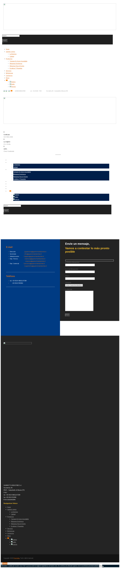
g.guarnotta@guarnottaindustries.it (35, 252)
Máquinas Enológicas (16, 64)
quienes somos (10, 52)
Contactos (9, 76)
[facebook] (4, 93)
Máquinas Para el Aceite (17, 66)
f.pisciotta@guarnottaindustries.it (34, 264)
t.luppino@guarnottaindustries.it (34, 256)
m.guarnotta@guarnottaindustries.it (28, 266)
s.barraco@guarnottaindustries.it (35, 261)
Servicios (8, 71)
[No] (103, 566)
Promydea (17, 558)
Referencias (9, 73)
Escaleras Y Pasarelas (16, 68)
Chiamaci (4, 563)
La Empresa (13, 54)
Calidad (12, 56)
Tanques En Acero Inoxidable (18, 61)
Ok (101, 566)
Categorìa (68, 283)
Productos (9, 59)
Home (7, 49)
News (7, 78)
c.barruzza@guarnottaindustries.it (34, 259)
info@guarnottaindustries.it (33, 254)
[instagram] (5, 93)
